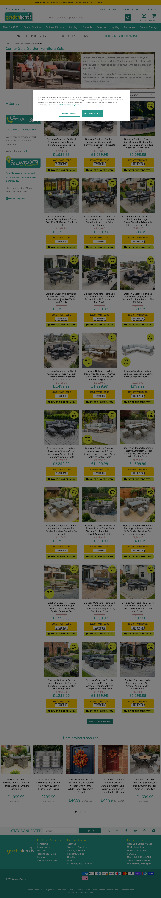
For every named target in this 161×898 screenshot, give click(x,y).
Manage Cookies (69, 113)
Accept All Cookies (92, 113)
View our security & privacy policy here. (63, 105)
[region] (81, 105)
